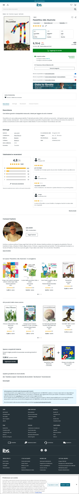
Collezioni (30, 418)
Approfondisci (7, 251)
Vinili (54, 416)
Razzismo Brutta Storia (63, 470)
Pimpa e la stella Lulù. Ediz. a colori (68, 363)
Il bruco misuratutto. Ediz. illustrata (10, 324)
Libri (4, 377)
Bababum (16, 140)
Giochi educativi (32, 430)
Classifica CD (56, 414)
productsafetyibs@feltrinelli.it (42, 402)
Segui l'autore (32, 235)
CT (39, 177)
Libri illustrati (37, 377)
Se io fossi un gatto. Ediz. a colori (49, 281)
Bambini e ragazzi (11, 377)
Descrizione (6, 104)
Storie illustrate (46, 377)
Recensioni (23, 104)
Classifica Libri (6, 414)
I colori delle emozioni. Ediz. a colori (29, 281)
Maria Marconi (48, 23)
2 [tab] (39, 294)
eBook (4, 421)
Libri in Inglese (6, 418)
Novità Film (5, 428)
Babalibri (62, 23)
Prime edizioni (31, 412)
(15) (28, 171)
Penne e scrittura (57, 432)
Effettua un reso (25, 465)
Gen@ (40, 194)
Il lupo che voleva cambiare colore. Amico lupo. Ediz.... (10, 281)
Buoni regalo (6, 463)
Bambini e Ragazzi (7, 436)
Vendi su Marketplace (45, 465)
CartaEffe (5, 465)
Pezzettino (68, 280)
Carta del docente (25, 461)
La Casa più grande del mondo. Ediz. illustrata (49, 324)
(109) (28, 168)
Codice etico (43, 470)
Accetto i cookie (65, 484)
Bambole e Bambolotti (33, 434)
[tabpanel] (10, 276)
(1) (28, 176)
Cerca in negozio (54, 68)
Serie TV (4, 434)
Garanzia (23, 467)
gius (39, 159)
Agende (55, 430)
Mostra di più (72, 211)
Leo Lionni (37, 23)
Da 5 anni (54, 138)
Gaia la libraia (6, 467)
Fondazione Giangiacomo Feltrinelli (66, 465)
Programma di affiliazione (46, 463)
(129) (22, 164)
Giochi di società (32, 432)
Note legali (6, 381)
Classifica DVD (6, 430)
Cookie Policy (38, 492)
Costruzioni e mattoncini (34, 428)
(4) (28, 174)
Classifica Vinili (57, 421)
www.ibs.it (19, 396)
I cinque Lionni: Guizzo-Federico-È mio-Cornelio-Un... (30, 324)
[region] (39, 484)
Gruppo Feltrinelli (62, 461)
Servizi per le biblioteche (45, 461)
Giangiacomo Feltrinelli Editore (65, 463)
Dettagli (14, 104)
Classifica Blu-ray (7, 432)
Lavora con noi (43, 467)
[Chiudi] (76, 484)
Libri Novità (5, 412)
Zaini (54, 434)
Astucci (55, 436)
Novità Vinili (56, 418)
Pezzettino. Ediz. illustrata (49, 363)
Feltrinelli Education (63, 467)
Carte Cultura (24, 463)
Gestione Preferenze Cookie (27, 470)
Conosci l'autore (33, 104)
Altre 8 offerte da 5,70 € (45, 46)
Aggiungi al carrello (55, 50)
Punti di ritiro (5, 461)
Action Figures (31, 436)
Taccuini (55, 428)
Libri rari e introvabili (32, 414)
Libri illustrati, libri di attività (24, 377)
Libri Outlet (5, 416)
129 (43, 26)
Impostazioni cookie (53, 484)
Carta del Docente (49, 73)
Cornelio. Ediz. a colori (68, 324)
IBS (38, 46)
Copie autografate (32, 416)
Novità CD (55, 412)
